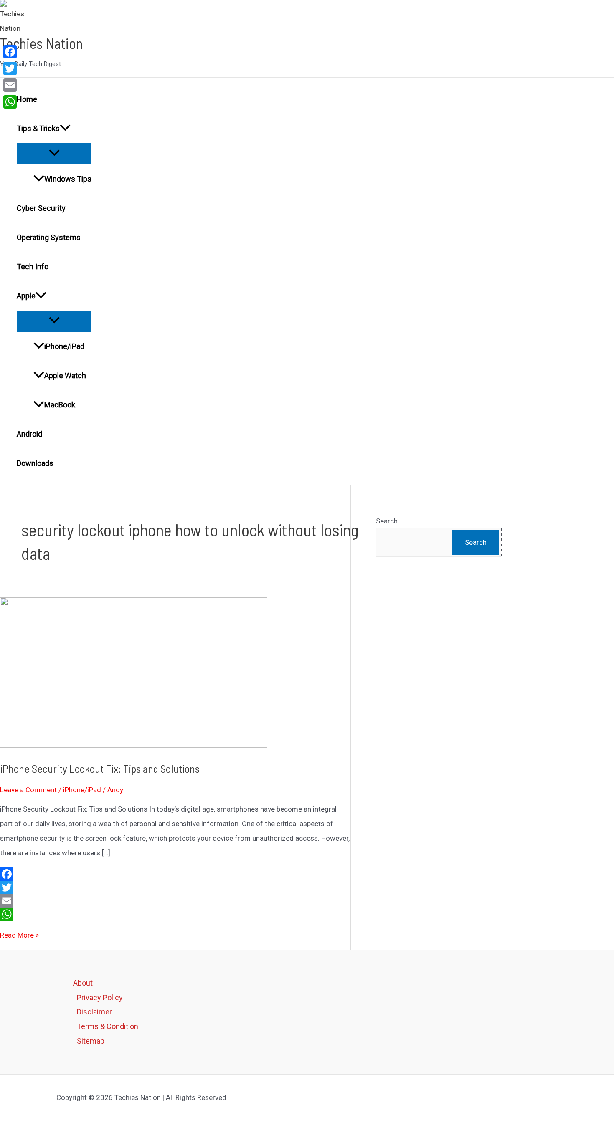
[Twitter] (175, 887)
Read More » (19, 935)
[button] (65, 128)
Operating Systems (49, 237)
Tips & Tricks (38, 128)
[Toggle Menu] (54, 153)
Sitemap (90, 1041)
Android (29, 434)
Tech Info (32, 266)
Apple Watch (65, 375)
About (83, 982)
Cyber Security (41, 208)
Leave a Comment (28, 790)
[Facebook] (175, 874)
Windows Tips (67, 178)
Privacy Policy (100, 997)
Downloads (35, 463)
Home (27, 99)
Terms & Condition (107, 1026)
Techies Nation (41, 43)
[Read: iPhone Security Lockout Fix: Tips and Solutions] (133, 745)
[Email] (175, 901)
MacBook (59, 404)
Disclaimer (94, 1011)
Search (387, 521)
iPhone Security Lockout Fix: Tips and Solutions (100, 768)
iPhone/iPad (64, 346)
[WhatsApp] (175, 914)
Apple (26, 295)
